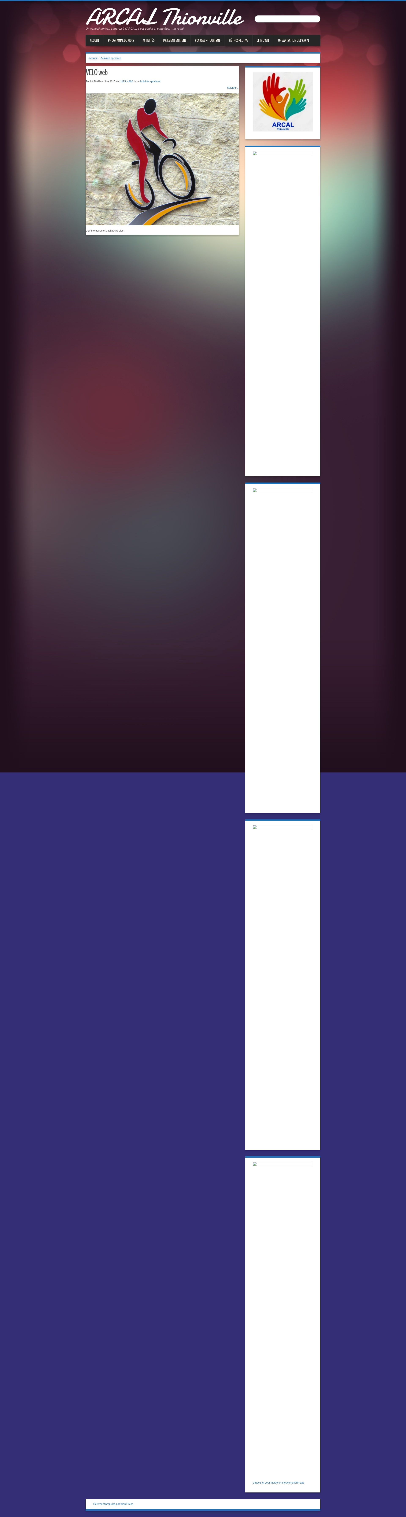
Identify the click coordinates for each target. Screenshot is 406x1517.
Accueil (94, 40)
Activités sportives (111, 58)
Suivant (233, 87)
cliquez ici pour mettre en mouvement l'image (278, 1482)
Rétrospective (238, 40)
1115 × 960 (126, 81)
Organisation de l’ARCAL (293, 40)
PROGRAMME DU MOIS (121, 40)
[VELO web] (162, 159)
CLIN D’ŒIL (263, 40)
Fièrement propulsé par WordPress (113, 1504)
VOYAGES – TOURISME (207, 40)
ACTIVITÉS (149, 40)
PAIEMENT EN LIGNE (174, 40)
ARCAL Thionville (163, 17)
